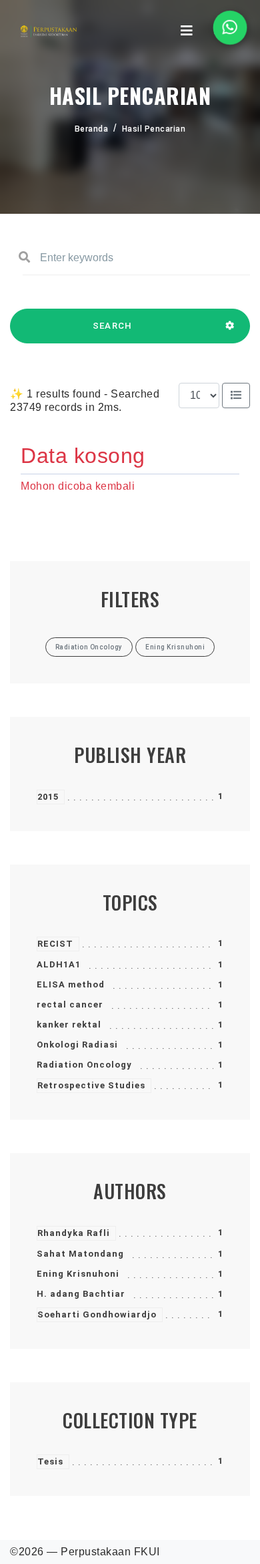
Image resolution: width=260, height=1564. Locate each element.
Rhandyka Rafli (73, 1233)
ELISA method (71, 984)
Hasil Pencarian (154, 129)
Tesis (50, 1461)
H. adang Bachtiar (81, 1294)
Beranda (92, 129)
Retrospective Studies (91, 1085)
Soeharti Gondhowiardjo (97, 1314)
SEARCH (113, 326)
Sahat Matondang (80, 1254)
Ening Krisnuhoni (78, 1274)
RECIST (55, 944)
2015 (48, 797)
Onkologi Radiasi (77, 1045)
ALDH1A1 (59, 964)
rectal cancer (70, 1004)
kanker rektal (69, 1025)
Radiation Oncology (84, 1065)
